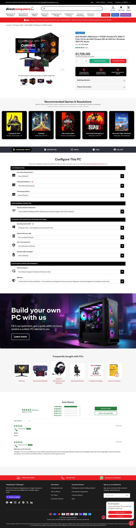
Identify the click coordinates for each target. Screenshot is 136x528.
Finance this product (84, 87)
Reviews (110, 2)
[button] (128, 9)
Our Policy (54, 495)
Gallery (120, 150)
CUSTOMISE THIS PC (118, 61)
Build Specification (83, 80)
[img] (18, 426)
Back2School (125, 15)
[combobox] (72, 8)
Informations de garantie (80, 492)
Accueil (8, 25)
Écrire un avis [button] (106, 408)
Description (52, 150)
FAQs (97, 150)
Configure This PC (23, 150)
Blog (92, 2)
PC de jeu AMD (18, 25)
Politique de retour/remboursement (83, 488)
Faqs (73, 499)
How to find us (55, 492)
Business (115, 15)
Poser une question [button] (106, 413)
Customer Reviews (57, 499)
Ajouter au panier (100, 61)
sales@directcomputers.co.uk (98, 164)
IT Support (105, 15)
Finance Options (100, 2)
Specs (76, 150)
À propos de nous (57, 488)
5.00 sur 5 (35, 410)
